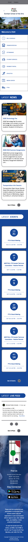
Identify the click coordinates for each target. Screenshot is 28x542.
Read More (22, 416)
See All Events (11, 381)
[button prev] (11, 424)
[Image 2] (5, 27)
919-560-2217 (14, 483)
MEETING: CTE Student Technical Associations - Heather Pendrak (14, 264)
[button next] (16, 424)
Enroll (9, 2)
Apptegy (17, 539)
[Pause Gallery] (25, 27)
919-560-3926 (14, 481)
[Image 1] (2, 27)
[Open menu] (4, 11)
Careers (16, 2)
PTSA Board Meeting (14, 240)
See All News (11, 205)
